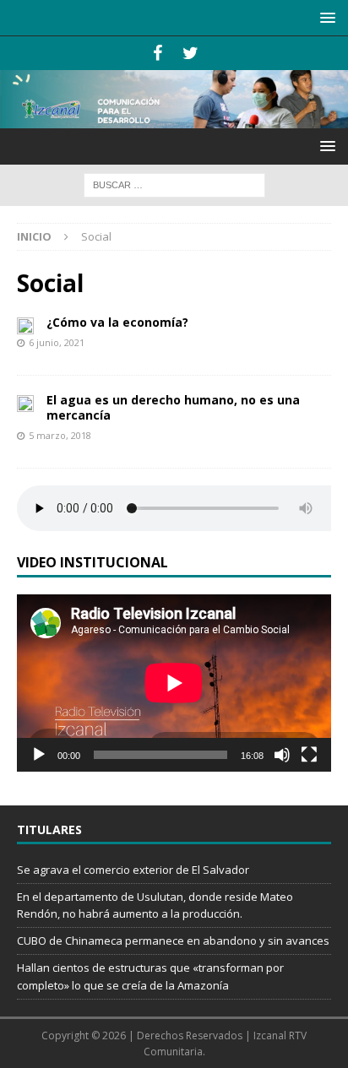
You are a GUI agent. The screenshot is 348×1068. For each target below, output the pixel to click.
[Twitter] (190, 53)
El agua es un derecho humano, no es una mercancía (173, 407)
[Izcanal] (174, 119)
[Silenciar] (282, 754)
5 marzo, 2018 (60, 435)
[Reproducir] (38, 754)
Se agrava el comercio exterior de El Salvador (133, 869)
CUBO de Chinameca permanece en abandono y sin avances (173, 940)
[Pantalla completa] (309, 754)
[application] (174, 682)
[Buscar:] (174, 184)
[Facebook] (157, 53)
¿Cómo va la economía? (117, 322)
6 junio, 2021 (56, 342)
